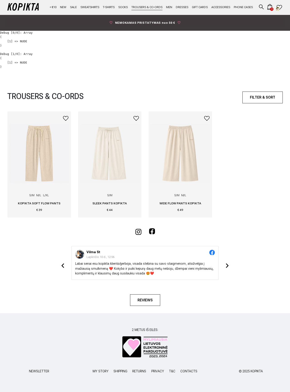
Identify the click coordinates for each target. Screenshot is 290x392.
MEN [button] (169, 7)
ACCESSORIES (220, 7)
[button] (261, 7)
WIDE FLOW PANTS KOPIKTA (180, 203)
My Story (101, 371)
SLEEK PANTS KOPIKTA (109, 203)
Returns (139, 371)
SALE (73, 7)
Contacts (188, 371)
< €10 (53, 7)
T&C (172, 371)
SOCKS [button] (123, 7)
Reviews (145, 300)
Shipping (120, 371)
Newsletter (39, 371)
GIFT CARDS (200, 7)
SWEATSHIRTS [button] (89, 7)
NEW (63, 7)
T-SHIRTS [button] (109, 7)
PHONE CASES (243, 7)
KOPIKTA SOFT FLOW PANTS (39, 203)
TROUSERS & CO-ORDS (146, 7)
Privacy (157, 371)
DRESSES (182, 7)
